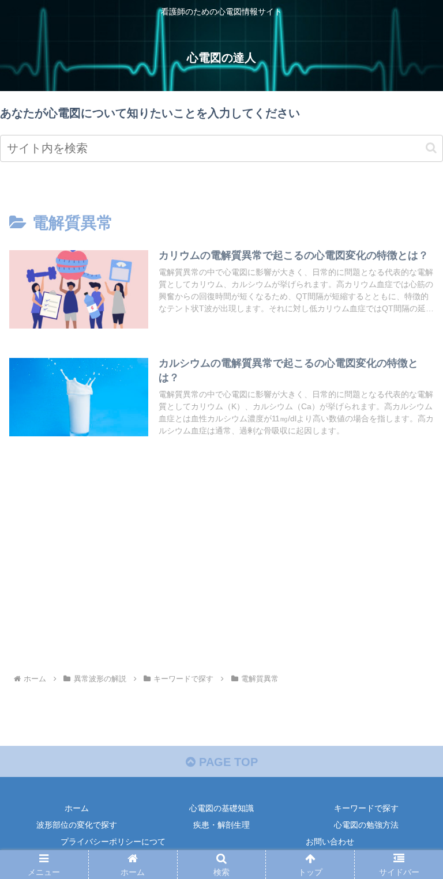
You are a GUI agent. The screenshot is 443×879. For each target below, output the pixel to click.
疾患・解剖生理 (221, 824)
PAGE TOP (227, 762)
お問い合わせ (330, 841)
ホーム (77, 808)
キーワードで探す (366, 808)
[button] (431, 147)
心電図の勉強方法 (366, 824)
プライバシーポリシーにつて (113, 841)
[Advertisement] (221, 575)
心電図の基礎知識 (221, 808)
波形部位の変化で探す (76, 824)
